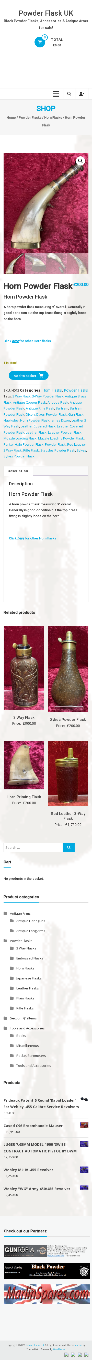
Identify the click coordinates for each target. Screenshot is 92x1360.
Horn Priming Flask (24, 797)
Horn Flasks (53, 117)
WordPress (59, 1349)
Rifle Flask (31, 450)
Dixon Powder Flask (51, 414)
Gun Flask (76, 414)
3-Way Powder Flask (47, 396)
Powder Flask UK (46, 13)
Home (11, 117)
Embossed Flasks (29, 958)
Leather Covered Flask (38, 426)
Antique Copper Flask (29, 402)
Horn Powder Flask (34, 420)
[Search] (69, 847)
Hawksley (11, 420)
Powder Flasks (30, 117)
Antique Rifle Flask (40, 408)
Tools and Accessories (27, 1028)
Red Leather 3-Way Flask (68, 816)
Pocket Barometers (31, 1055)
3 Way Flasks (26, 948)
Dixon (30, 414)
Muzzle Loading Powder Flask (61, 438)
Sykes (81, 450)
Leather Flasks (27, 988)
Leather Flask (36, 432)
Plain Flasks (25, 998)
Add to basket (25, 375)
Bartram (62, 408)
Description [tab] (18, 470)
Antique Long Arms (30, 930)
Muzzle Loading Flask (20, 438)
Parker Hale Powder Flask (23, 444)
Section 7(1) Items (23, 1018)
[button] (80, 161)
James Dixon (60, 420)
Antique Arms (20, 913)
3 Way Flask (22, 396)
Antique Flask (58, 402)
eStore (78, 1345)
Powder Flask (55, 444)
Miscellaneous (27, 1045)
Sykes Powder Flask (19, 456)
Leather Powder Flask (65, 432)
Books (21, 1035)
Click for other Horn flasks (27, 341)
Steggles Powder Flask (57, 450)
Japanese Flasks (29, 978)
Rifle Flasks (25, 1008)
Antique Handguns (30, 920)
